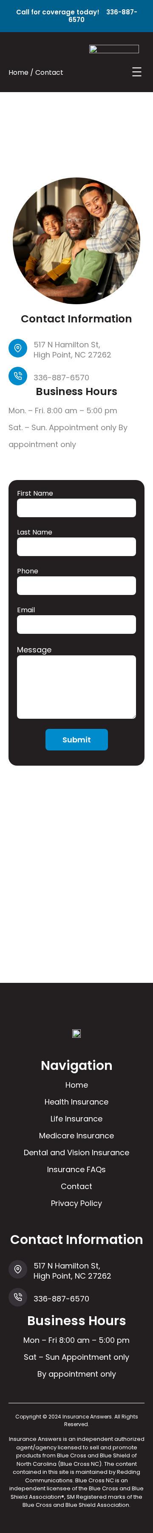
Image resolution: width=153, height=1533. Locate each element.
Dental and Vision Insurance (76, 1152)
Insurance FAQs (76, 1169)
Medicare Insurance (76, 1135)
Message (34, 649)
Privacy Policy (76, 1203)
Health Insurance (76, 1102)
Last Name (34, 532)
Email (26, 610)
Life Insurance (76, 1118)
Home (76, 1085)
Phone (27, 571)
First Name (35, 493)
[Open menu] (136, 71)
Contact (76, 1186)
